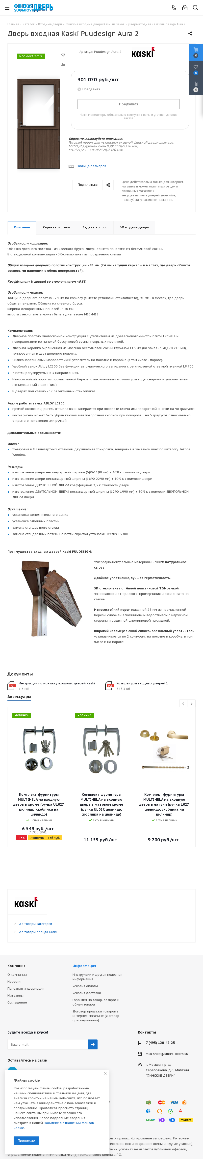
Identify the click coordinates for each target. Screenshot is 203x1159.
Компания (16, 966)
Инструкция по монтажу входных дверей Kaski (57, 683)
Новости (14, 981)
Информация (84, 966)
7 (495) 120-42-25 (160, 1042)
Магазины (15, 995)
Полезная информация (25, 988)
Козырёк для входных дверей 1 (142, 683)
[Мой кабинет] (184, 8)
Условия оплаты (85, 986)
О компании (17, 975)
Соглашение (17, 1002)
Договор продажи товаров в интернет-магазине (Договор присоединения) (96, 1015)
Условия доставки (87, 993)
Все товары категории (35, 924)
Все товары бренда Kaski (37, 932)
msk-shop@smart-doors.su (167, 1054)
